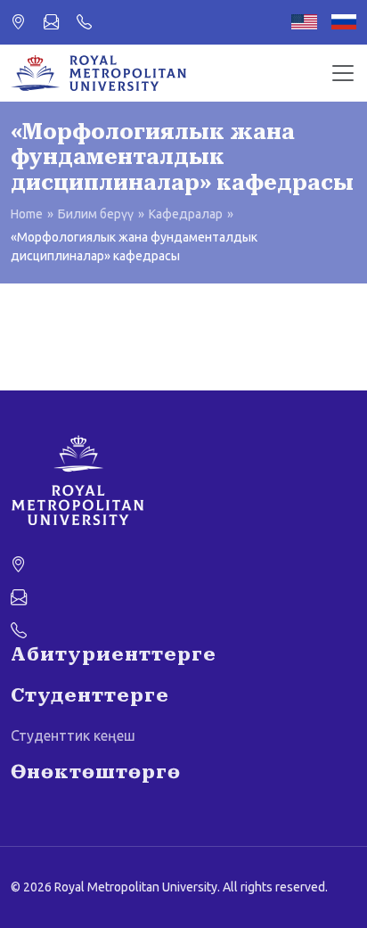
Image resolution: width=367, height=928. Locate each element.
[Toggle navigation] (343, 73)
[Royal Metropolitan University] (183, 480)
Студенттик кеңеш (73, 735)
